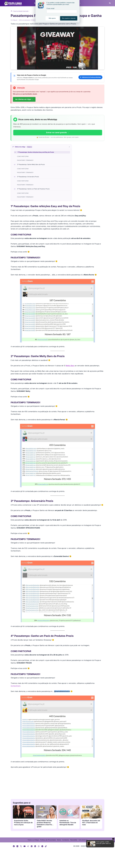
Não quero (52, 18)
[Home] (11, 11)
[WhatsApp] (39, 846)
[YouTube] (24, 846)
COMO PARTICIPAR (22, 156)
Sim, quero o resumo (68, 18)
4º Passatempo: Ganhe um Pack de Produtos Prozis (33, 189)
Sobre (59, 840)
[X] (21, 846)
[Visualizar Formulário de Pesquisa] (109, 3)
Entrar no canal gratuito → (57, 132)
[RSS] (35, 846)
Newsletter (73, 840)
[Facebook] (14, 846)
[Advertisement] (57, 783)
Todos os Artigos (33, 840)
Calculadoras (83, 840)
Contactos (65, 840)
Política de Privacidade (48, 840)
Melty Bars (70, 366)
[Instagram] (17, 846)
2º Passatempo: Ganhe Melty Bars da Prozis (31, 164)
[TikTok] (46, 846)
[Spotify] (42, 846)
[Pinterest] (31, 846)
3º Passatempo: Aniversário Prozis (28, 176)
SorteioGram (15, 686)
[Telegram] (28, 846)
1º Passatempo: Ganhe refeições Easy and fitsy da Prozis (36, 152)
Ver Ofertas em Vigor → (24, 99)
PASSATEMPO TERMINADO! (25, 160)
